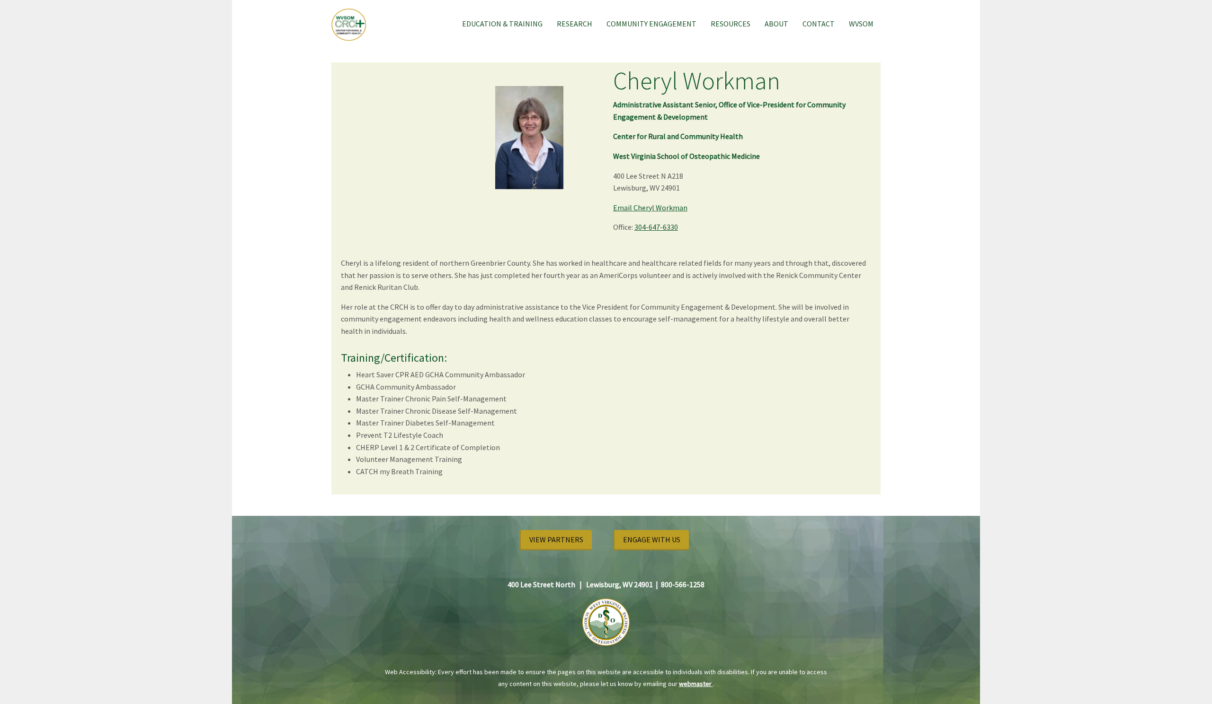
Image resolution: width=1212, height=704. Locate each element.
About (776, 23)
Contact (818, 23)
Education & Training (502, 23)
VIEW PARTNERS (556, 539)
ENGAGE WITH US (651, 539)
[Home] (352, 24)
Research (574, 23)
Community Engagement (651, 23)
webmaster (696, 683)
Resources (730, 23)
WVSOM (861, 23)
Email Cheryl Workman (650, 207)
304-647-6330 (656, 227)
